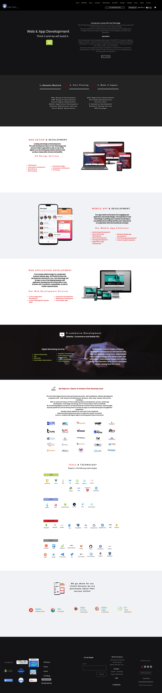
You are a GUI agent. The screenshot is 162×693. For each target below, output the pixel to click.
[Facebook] (148, 667)
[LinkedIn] (145, 667)
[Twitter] (151, 667)
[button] (155, 7)
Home (46, 671)
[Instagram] (142, 667)
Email (84, 663)
